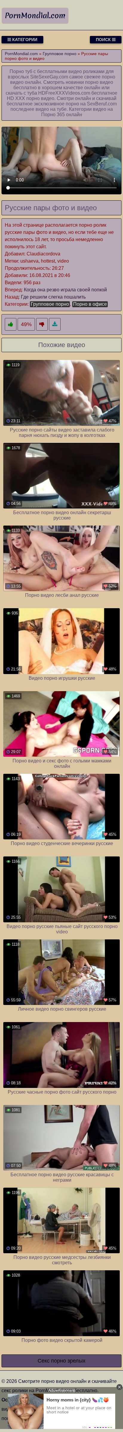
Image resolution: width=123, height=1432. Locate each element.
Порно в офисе (90, 304)
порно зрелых (68, 1361)
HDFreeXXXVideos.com (64, 93)
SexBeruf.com (102, 103)
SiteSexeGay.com (49, 76)
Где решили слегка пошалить (53, 296)
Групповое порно (50, 304)
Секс (44, 1361)
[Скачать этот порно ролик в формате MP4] (55, 324)
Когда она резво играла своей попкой (65, 289)
